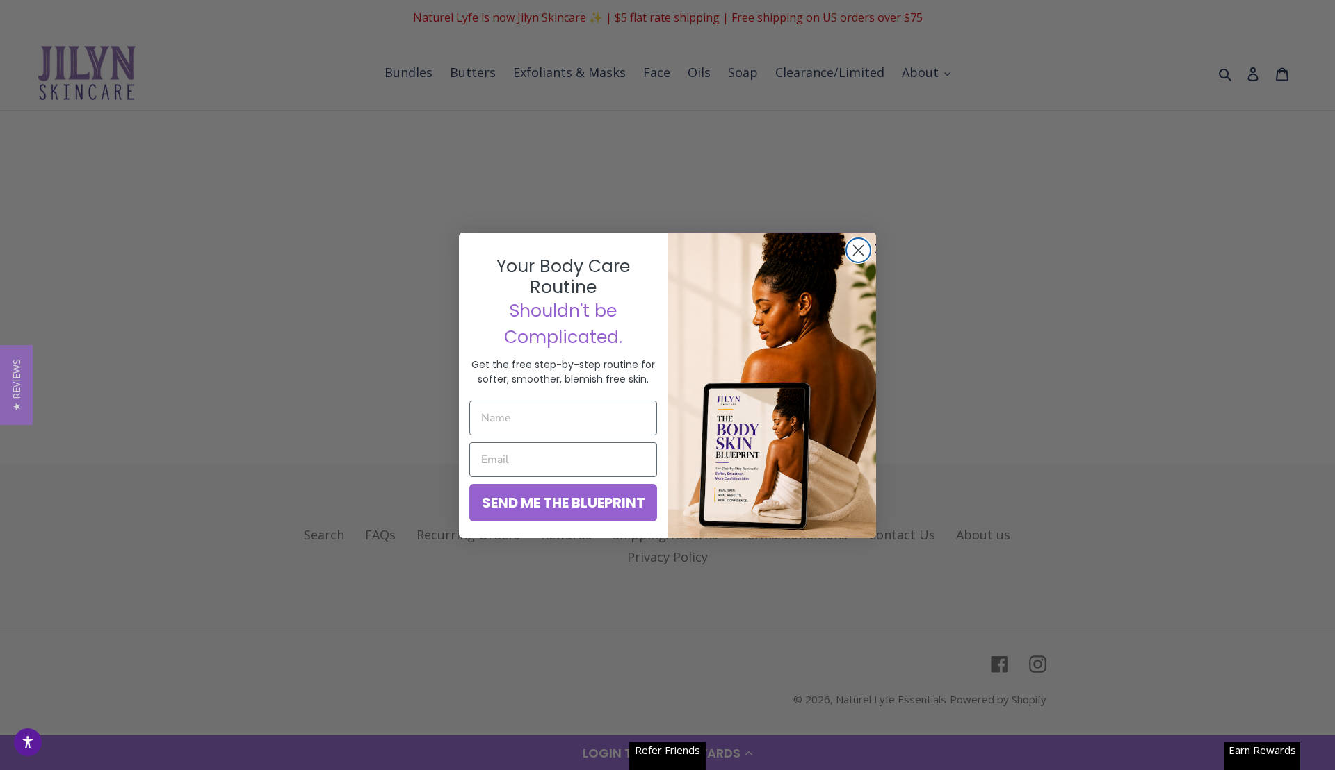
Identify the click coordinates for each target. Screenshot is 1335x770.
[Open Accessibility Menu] (28, 742)
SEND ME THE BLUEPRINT (563, 502)
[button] (16, 385)
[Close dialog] (858, 250)
